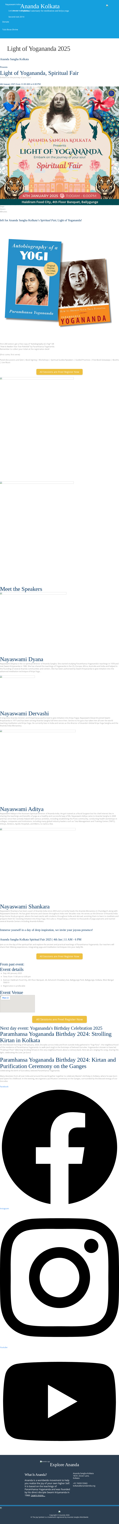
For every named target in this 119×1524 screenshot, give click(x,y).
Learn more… (38, 1495)
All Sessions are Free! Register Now (59, 371)
